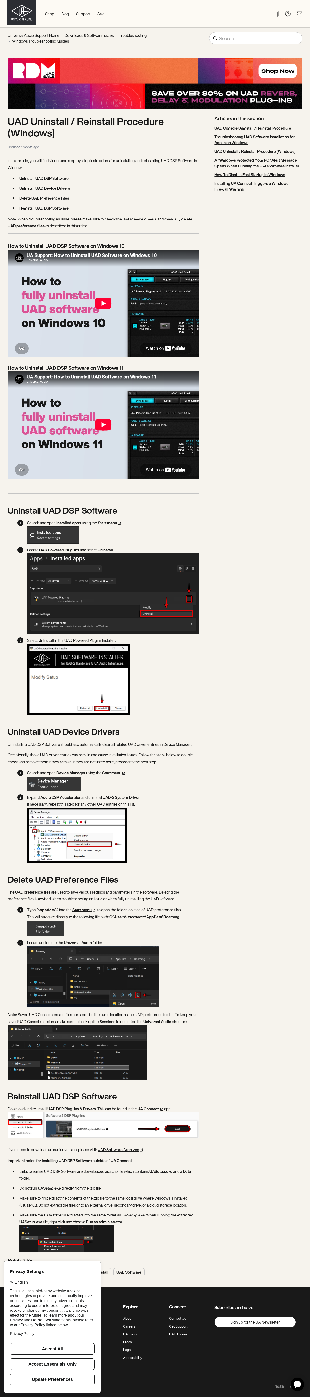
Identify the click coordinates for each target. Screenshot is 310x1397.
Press (127, 1341)
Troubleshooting (133, 35)
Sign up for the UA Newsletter (255, 1322)
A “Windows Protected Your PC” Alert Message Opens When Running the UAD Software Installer (256, 163)
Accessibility (132, 1357)
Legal (127, 1349)
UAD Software (128, 1272)
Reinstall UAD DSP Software (44, 208)
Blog (65, 14)
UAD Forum (178, 1334)
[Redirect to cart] (299, 13)
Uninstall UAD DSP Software (44, 178)
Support (83, 14)
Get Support (178, 1326)
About (127, 1318)
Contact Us (177, 1318)
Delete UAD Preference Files (44, 198)
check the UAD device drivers (131, 219)
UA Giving (130, 1334)
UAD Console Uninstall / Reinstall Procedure (252, 128)
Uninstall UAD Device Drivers (44, 188)
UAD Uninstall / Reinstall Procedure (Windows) (255, 151)
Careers (129, 1326)
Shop (49, 14)
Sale (101, 14)
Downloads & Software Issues (89, 35)
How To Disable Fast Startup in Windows (249, 175)
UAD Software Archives (118, 1150)
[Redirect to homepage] (22, 14)
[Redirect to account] (287, 13)
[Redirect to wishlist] (276, 13)
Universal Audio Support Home (33, 35)
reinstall (101, 1272)
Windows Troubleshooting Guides (40, 41)
